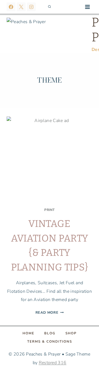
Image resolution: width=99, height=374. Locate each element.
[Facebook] (11, 6)
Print (49, 210)
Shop (71, 333)
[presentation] (49, 159)
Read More (49, 312)
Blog (50, 333)
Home (28, 333)
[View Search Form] (49, 7)
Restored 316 (53, 363)
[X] (21, 6)
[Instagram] (31, 6)
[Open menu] (87, 6)
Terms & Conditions (49, 341)
